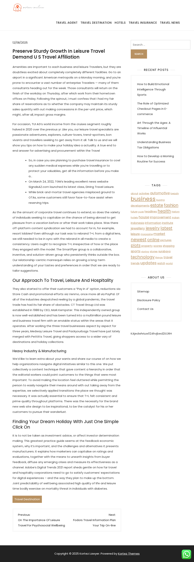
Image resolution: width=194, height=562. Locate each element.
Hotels (120, 23)
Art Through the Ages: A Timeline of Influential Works (154, 128)
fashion (171, 205)
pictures (165, 240)
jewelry (153, 228)
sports (135, 251)
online (153, 239)
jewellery (138, 228)
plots (136, 245)
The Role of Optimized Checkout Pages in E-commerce (153, 108)
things (159, 257)
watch (161, 263)
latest (166, 228)
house (144, 217)
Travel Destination (96, 23)
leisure (135, 234)
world (169, 263)
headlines (151, 211)
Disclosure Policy (148, 300)
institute (167, 223)
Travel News (170, 23)
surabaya (164, 251)
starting (145, 251)
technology (143, 257)
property (147, 246)
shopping (168, 246)
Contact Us (145, 309)
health (164, 211)
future (134, 211)
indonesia (137, 223)
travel (167, 257)
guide (141, 211)
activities (144, 193)
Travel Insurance (143, 23)
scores (157, 246)
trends (135, 263)
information (153, 223)
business (143, 199)
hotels (134, 217)
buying (160, 199)
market (159, 234)
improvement (160, 217)
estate (156, 205)
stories (154, 251)
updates (148, 263)
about (134, 193)
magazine (147, 234)
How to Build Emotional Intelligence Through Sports (153, 89)
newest (138, 239)
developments (140, 206)
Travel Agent (66, 23)
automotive (160, 193)
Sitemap (143, 291)
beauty (175, 193)
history (176, 211)
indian (175, 217)
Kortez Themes (129, 554)
